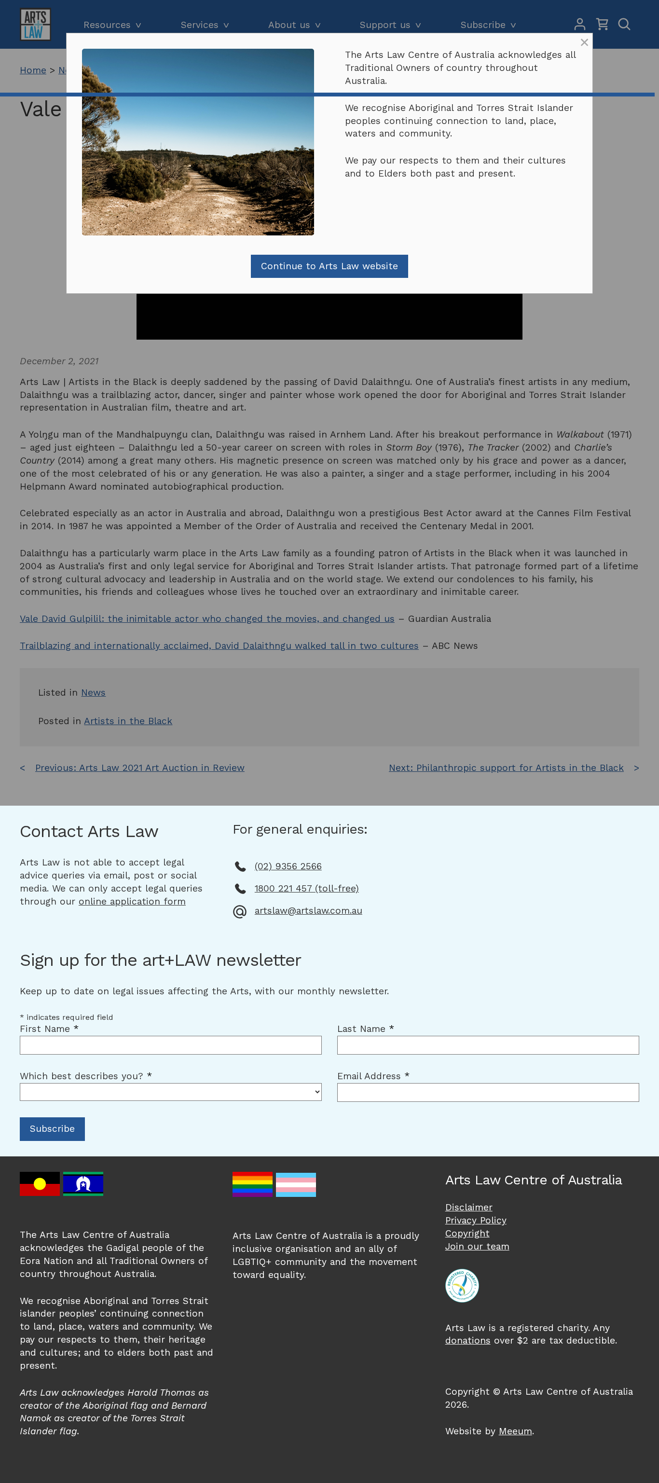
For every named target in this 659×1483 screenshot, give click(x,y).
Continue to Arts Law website (329, 266)
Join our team (477, 1246)
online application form (132, 901)
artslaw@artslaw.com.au (308, 910)
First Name (49, 1028)
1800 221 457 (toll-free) (307, 888)
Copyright (467, 1233)
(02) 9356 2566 (288, 866)
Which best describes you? (86, 1076)
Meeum (515, 1431)
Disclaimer (469, 1207)
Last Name (365, 1028)
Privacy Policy (476, 1220)
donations (468, 1340)
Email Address (373, 1076)
